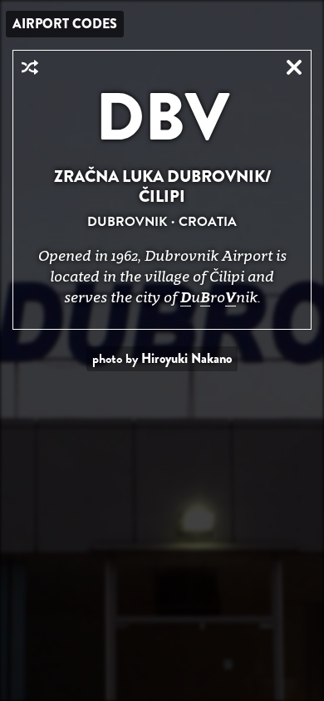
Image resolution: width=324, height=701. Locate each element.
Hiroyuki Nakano (186, 358)
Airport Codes (64, 23)
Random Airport (30, 67)
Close (294, 67)
